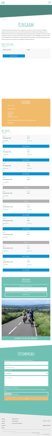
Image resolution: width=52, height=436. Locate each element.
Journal (3, 421)
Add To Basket (13, 56)
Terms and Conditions (17, 423)
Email (3, 427)
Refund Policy (15, 419)
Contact (3, 425)
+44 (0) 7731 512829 (36, 432)
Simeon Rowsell (46, 434)
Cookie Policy (15, 421)
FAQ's (26, 289)
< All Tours (4, 19)
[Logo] (3, 2)
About (3, 423)
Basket (3, 419)
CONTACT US (26, 294)
